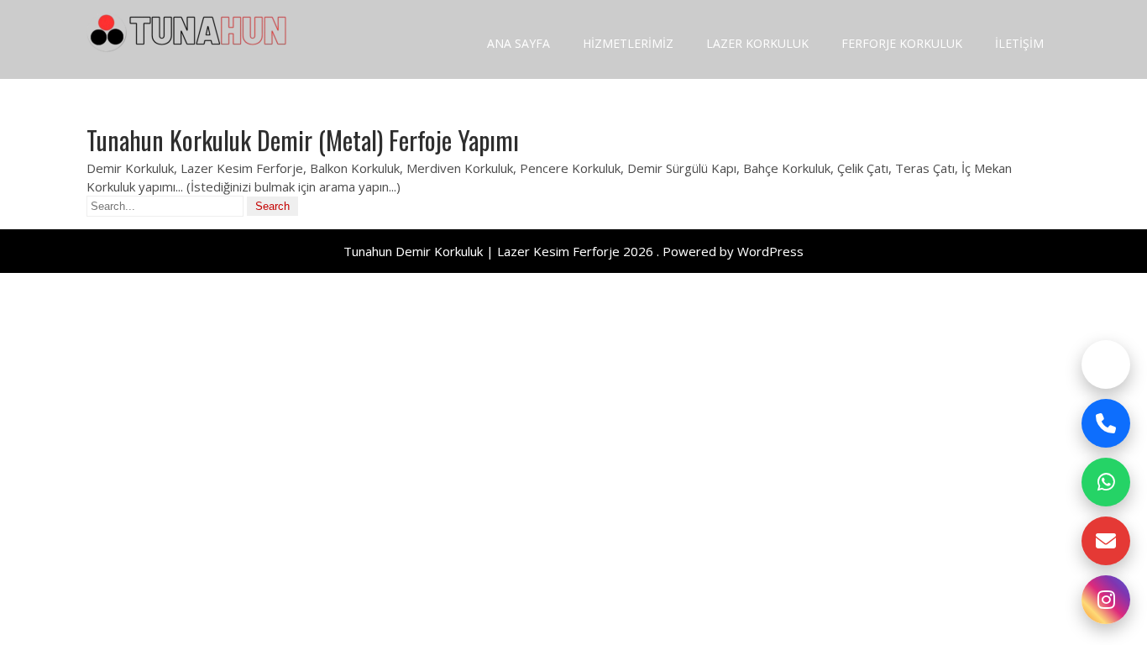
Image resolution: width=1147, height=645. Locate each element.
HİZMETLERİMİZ (628, 43)
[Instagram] (1106, 599)
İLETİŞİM (1019, 43)
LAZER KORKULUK (757, 43)
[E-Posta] (1106, 541)
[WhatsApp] (1106, 482)
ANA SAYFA (518, 43)
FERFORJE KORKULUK (901, 43)
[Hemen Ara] (1106, 423)
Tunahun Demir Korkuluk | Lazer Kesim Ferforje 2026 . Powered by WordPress (573, 251)
